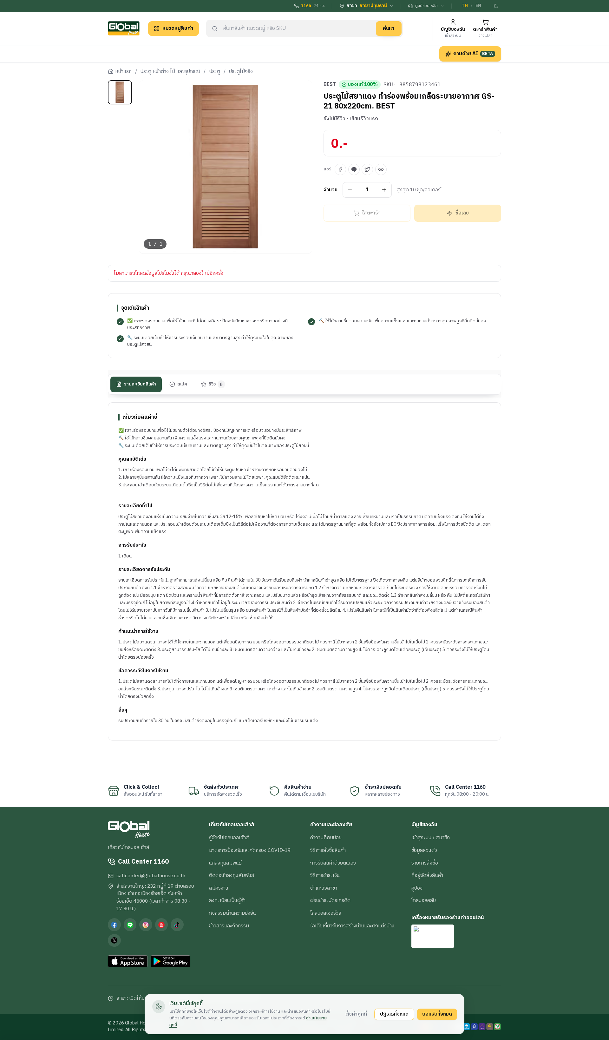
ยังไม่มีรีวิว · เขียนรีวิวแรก (351, 119)
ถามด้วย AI (473, 53)
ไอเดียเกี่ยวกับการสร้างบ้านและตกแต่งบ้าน (352, 926)
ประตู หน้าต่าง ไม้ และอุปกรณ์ (170, 72)
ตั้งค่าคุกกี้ (356, 1014)
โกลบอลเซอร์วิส (326, 913)
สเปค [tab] (182, 383)
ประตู (214, 72)
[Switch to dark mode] (496, 6)
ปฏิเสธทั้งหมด (394, 1014)
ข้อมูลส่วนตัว (424, 850)
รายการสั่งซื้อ (424, 863)
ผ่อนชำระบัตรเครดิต (330, 900)
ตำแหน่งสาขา (323, 888)
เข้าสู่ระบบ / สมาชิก (430, 837)
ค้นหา (388, 28)
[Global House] (124, 28)
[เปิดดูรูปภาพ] (225, 167)
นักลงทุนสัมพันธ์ (225, 863)
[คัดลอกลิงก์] (381, 169)
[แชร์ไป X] (367, 169)
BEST (330, 85)
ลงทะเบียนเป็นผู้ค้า (227, 900)
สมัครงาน (218, 888)
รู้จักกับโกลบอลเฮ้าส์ (229, 837)
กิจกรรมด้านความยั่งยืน (232, 913)
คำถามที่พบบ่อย (326, 837)
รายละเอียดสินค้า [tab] (140, 383)
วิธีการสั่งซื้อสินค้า (328, 850)
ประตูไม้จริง (241, 72)
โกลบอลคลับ (423, 900)
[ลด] (350, 190)
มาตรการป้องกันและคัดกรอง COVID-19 (250, 850)
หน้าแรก (123, 72)
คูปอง (416, 888)
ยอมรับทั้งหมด (437, 1014)
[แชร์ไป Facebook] (340, 169)
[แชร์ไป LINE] (354, 169)
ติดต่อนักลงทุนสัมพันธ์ (231, 875)
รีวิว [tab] (216, 383)
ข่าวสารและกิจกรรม (229, 926)
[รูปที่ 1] (120, 92)
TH (465, 6)
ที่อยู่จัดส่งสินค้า (427, 875)
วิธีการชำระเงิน (325, 875)
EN (478, 6)
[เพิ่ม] (384, 190)
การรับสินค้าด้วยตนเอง (333, 863)
